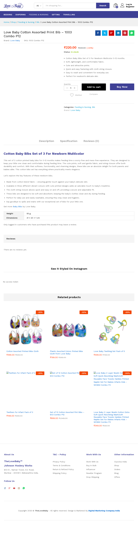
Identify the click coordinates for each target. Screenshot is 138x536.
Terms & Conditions (61, 465)
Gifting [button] (56, 15)
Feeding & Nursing (83, 107)
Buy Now (122, 86)
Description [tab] (46, 141)
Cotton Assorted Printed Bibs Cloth (22, 351)
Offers (117, 477)
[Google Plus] (9, 488)
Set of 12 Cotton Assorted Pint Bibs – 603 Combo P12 (67, 413)
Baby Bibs (17, 206)
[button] (93, 94)
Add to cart (94, 87)
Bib (93, 107)
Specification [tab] (68, 141)
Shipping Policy (59, 473)
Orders (117, 469)
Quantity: (67, 84)
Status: (67, 52)
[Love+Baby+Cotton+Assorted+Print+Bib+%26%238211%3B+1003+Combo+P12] (104, 33)
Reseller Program (94, 473)
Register (130, 7)
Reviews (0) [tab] (91, 141)
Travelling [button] (69, 15)
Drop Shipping (92, 477)
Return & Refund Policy (63, 469)
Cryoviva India (120, 462)
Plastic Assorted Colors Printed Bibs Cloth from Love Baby (66, 352)
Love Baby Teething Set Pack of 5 (109, 351)
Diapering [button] (20, 15)
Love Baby (15, 40)
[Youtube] (14, 488)
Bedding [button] (8, 15)
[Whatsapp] (23, 488)
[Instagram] (18, 488)
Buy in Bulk (91, 465)
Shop (116, 465)
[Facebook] (5, 488)
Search (102, 5)
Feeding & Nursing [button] (38, 15)
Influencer (90, 469)
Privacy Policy (59, 462)
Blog (116, 473)
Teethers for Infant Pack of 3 (19, 412)
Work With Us (92, 462)
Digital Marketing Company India (104, 511)
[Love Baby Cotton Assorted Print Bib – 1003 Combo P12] (98, 33)
